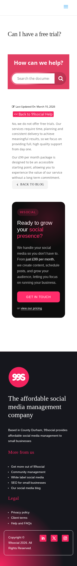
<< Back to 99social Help (33, 114)
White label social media (27, 477)
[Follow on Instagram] (65, 538)
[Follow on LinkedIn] (43, 538)
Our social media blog (26, 488)
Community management (28, 472)
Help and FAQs (21, 523)
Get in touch (38, 297)
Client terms (19, 517)
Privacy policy (20, 512)
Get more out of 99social (27, 466)
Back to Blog (32, 184)
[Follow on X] (54, 538)
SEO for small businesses (28, 482)
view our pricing (31, 308)
